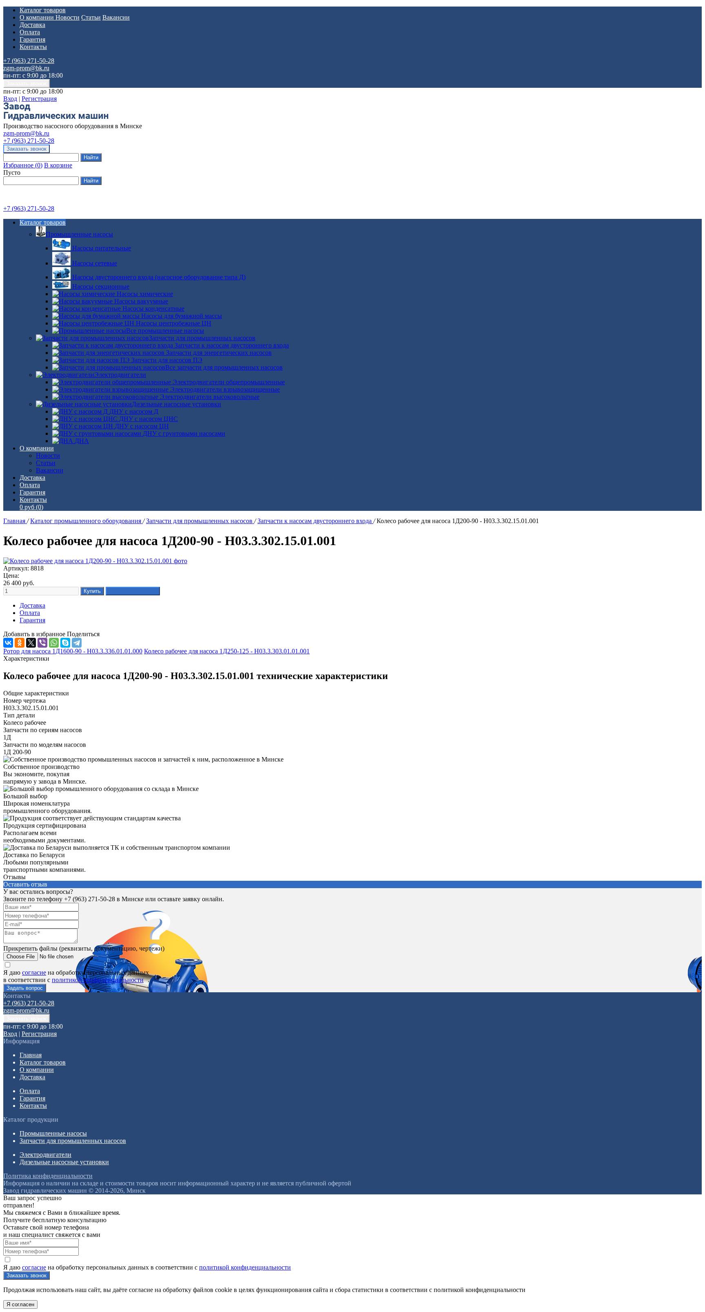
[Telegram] (77, 643)
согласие (34, 972)
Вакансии (116, 17)
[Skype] (65, 643)
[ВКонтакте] (8, 643)
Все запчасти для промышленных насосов (224, 367)
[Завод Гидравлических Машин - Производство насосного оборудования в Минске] (56, 118)
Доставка (32, 24)
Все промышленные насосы (165, 330)
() (22, 165)
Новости (67, 17)
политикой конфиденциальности (98, 979)
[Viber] (42, 643)
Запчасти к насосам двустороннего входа (315, 520)
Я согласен (20, 1304)
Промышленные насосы (79, 234)
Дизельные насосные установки (176, 404)
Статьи (91, 17)
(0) (31, 506)
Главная (15, 520)
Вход (10, 98)
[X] (31, 643)
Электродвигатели (120, 374)
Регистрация (39, 98)
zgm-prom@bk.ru (26, 68)
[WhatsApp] (54, 643)
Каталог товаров (43, 10)
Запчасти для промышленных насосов (202, 337)
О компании (37, 17)
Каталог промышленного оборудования (86, 520)
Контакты (33, 46)
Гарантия (32, 39)
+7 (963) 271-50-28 (28, 60)
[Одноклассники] (19, 643)
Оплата (30, 32)
